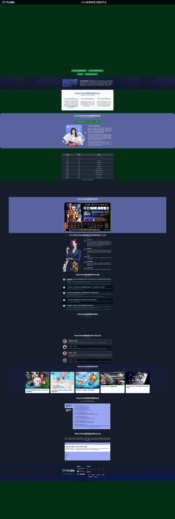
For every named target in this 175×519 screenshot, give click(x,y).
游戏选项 (92, 474)
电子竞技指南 (90, 476)
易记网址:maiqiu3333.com (91, 74)
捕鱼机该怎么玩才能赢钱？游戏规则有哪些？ (85, 390)
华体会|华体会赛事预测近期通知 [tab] (68, 410)
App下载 (98, 474)
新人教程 (80, 74)
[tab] (81, 121)
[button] (87, 444)
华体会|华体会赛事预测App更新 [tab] (69, 405)
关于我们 (103, 474)
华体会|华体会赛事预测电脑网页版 (79, 70)
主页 (89, 474)
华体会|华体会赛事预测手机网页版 (96, 70)
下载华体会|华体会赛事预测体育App (71, 106)
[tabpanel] (91, 416)
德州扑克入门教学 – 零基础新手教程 (109, 386)
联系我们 (95, 476)
